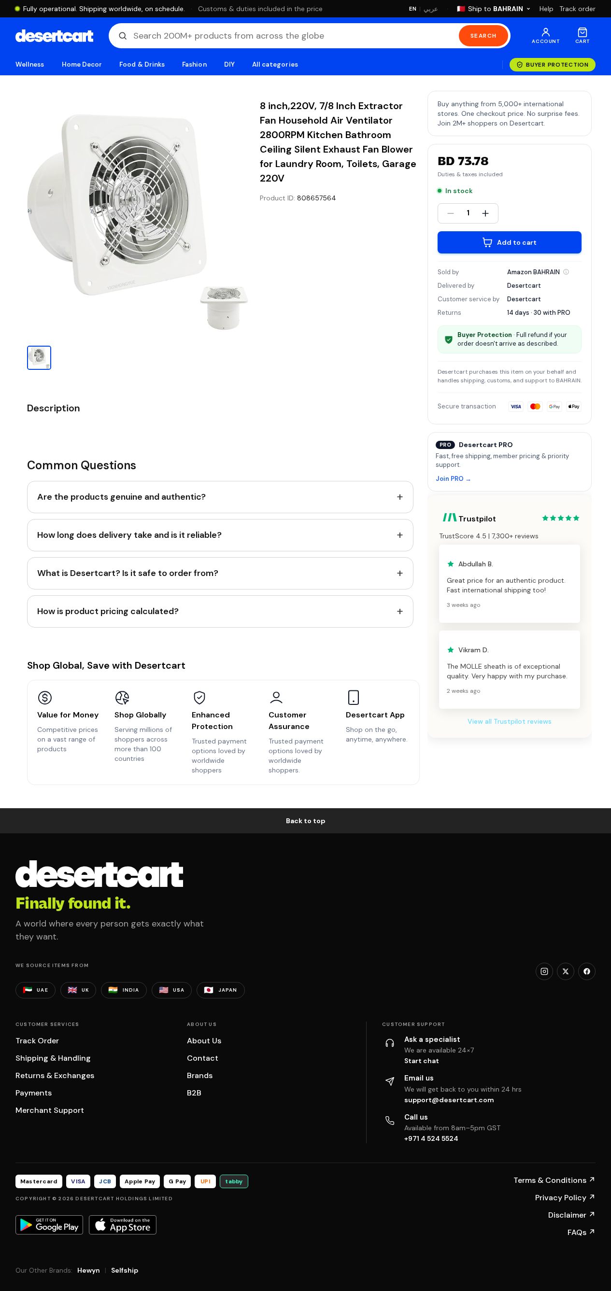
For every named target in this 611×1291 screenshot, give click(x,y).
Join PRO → (453, 479)
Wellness (29, 64)
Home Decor (82, 64)
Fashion (194, 64)
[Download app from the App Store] (122, 1225)
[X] (565, 971)
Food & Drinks (142, 64)
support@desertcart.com (449, 1099)
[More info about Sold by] (566, 271)
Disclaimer (572, 1215)
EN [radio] (412, 8)
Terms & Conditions (554, 1180)
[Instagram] (544, 971)
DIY (229, 64)
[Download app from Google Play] (49, 1225)
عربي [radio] (431, 9)
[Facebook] (587, 971)
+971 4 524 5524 (431, 1138)
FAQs (582, 1232)
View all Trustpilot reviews (510, 721)
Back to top (306, 820)
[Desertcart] (54, 35)
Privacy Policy (565, 1198)
